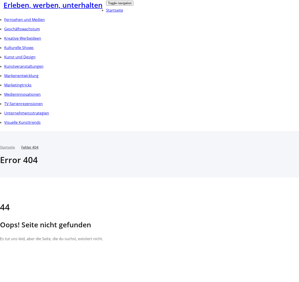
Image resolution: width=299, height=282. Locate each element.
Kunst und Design (20, 57)
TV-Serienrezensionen (23, 103)
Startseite (114, 10)
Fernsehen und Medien (24, 19)
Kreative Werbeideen (22, 38)
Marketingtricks (18, 85)
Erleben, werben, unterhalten (53, 5)
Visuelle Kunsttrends (22, 122)
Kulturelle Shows (19, 47)
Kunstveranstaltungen (23, 66)
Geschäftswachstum (22, 29)
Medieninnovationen (22, 94)
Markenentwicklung (21, 75)
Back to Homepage (26, 253)
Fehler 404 (30, 147)
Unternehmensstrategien (26, 113)
